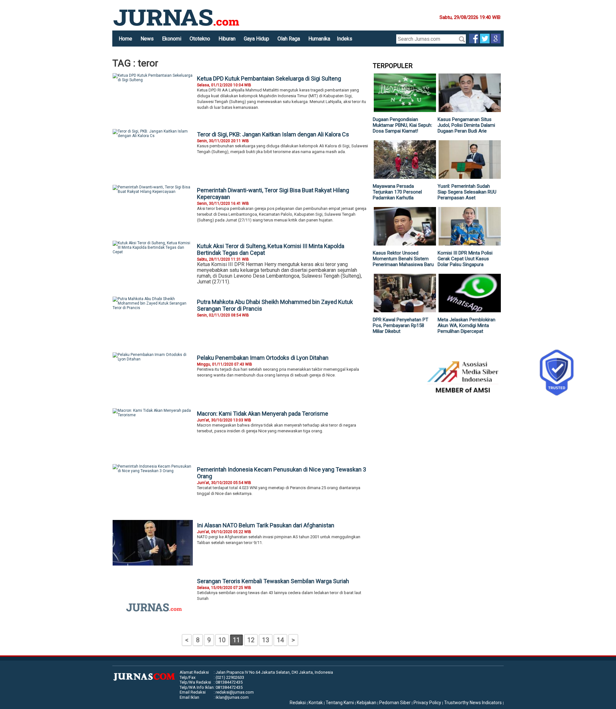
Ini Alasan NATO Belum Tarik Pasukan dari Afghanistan (265, 525)
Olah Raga (289, 39)
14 (280, 640)
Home (125, 39)
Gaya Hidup (256, 39)
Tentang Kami (340, 702)
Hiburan (226, 39)
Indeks (344, 39)
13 (265, 640)
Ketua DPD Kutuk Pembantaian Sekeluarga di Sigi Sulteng (269, 78)
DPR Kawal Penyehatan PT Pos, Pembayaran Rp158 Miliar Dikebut (400, 325)
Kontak (316, 702)
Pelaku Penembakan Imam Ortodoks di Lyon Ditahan (263, 357)
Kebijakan (366, 702)
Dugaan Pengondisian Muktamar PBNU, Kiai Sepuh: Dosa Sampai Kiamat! (402, 125)
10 (222, 640)
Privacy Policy (427, 702)
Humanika (319, 39)
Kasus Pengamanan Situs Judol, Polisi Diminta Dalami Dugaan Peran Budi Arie (466, 125)
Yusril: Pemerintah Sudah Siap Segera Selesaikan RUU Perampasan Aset (467, 192)
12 (250, 640)
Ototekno (200, 39)
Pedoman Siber (395, 702)
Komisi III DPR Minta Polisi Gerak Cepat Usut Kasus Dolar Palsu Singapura (465, 258)
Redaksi (298, 702)
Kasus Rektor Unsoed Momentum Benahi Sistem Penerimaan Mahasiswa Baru (403, 258)
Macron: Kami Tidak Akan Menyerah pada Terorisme (262, 413)
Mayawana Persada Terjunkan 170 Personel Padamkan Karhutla (397, 192)
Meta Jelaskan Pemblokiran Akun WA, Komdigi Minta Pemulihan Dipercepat (466, 325)
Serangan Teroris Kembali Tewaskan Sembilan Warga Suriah (273, 581)
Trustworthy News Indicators (473, 702)
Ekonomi (171, 39)
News (147, 39)
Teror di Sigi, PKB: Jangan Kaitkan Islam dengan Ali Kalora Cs (273, 134)
